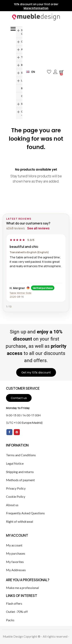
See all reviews (38, 228)
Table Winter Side (20, 293)
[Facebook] (9, 432)
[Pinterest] (17, 432)
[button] (42, 71)
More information (36, 8)
